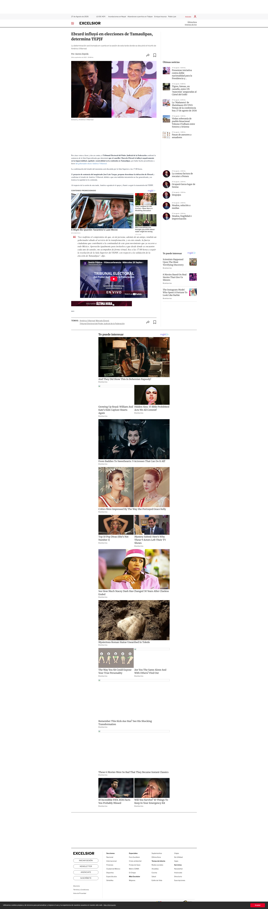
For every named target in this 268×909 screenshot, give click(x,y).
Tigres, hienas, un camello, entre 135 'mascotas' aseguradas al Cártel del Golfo (184, 90)
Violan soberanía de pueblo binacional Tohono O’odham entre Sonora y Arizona (183, 122)
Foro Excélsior (134, 857)
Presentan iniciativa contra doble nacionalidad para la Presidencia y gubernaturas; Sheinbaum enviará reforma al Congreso (182, 74)
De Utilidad (178, 857)
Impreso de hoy (191, 25)
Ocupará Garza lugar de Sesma (183, 185)
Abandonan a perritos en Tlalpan (140, 17)
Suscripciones (179, 880)
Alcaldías (155, 869)
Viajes (176, 853)
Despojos (176, 195)
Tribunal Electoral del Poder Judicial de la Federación (102, 324)
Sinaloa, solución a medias (181, 206)
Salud (154, 877)
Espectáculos (111, 877)
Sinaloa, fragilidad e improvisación (182, 217)
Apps (176, 861)
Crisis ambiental (135, 861)
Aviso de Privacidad (79, 893)
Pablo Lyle (172, 17)
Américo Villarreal (87, 321)
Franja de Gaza (134, 865)
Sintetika (109, 880)
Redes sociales (157, 865)
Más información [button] (110, 905)
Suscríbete (85, 878)
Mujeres (132, 880)
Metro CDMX (134, 869)
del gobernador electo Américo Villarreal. (91, 163)
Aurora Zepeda (81, 54)
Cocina (154, 873)
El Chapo (132, 873)
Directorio (76, 886)
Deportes (110, 873)
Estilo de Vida (157, 880)
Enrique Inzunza (160, 17)
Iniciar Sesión (86, 861)
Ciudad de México (113, 869)
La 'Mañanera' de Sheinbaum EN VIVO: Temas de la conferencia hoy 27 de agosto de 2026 (184, 106)
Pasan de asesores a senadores (181, 136)
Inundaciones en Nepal (117, 17)
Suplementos (157, 853)
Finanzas (109, 865)
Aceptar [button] (257, 905)
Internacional (111, 861)
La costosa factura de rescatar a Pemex (182, 175)
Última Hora (192, 22)
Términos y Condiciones (81, 890)
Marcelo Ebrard (102, 321)
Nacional (109, 857)
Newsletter (86, 866)
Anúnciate (188, 16)
